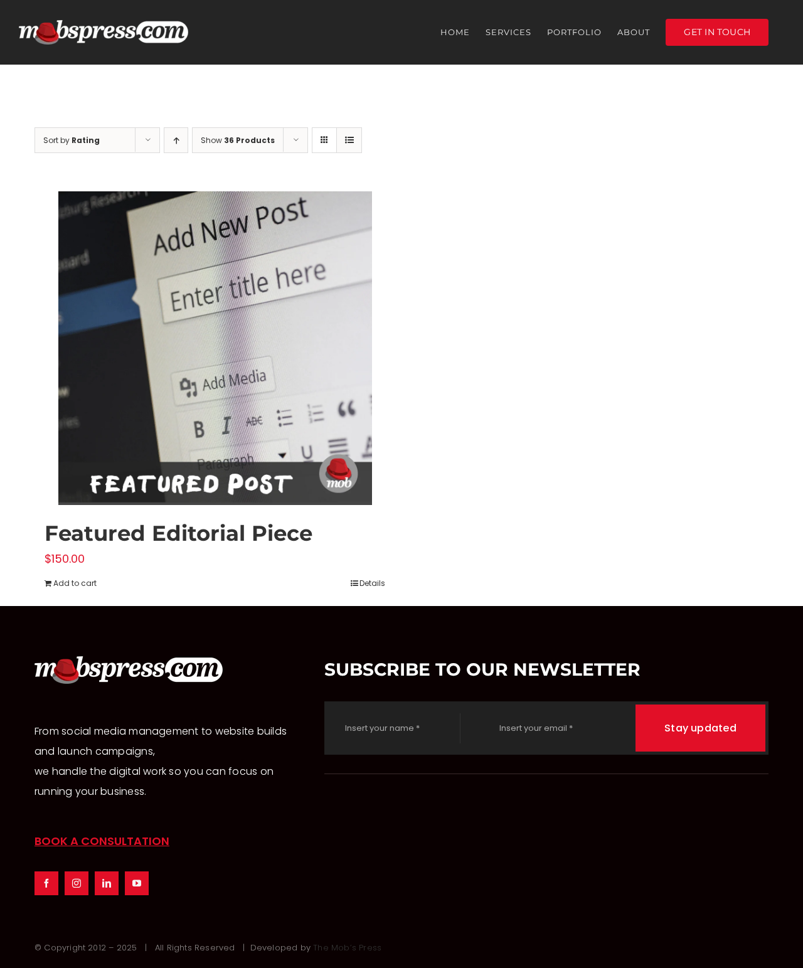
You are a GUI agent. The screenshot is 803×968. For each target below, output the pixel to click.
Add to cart (75, 583)
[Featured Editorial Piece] (215, 348)
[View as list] (349, 140)
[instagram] (76, 883)
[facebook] (46, 883)
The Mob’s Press (347, 948)
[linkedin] (107, 883)
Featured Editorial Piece (178, 533)
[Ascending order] (176, 140)
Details (372, 583)
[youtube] (137, 883)
